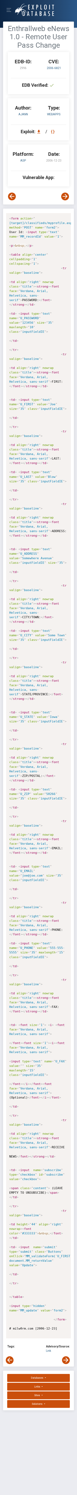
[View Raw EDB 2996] (53, 131)
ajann (23, 114)
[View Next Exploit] (65, 196)
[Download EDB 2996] (39, 131)
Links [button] (37, 1386)
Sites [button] (37, 1395)
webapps (54, 114)
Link (48, 1350)
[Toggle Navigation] (10, 10)
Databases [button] (37, 1377)
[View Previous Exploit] (12, 196)
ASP (23, 160)
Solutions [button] (37, 1404)
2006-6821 (54, 68)
